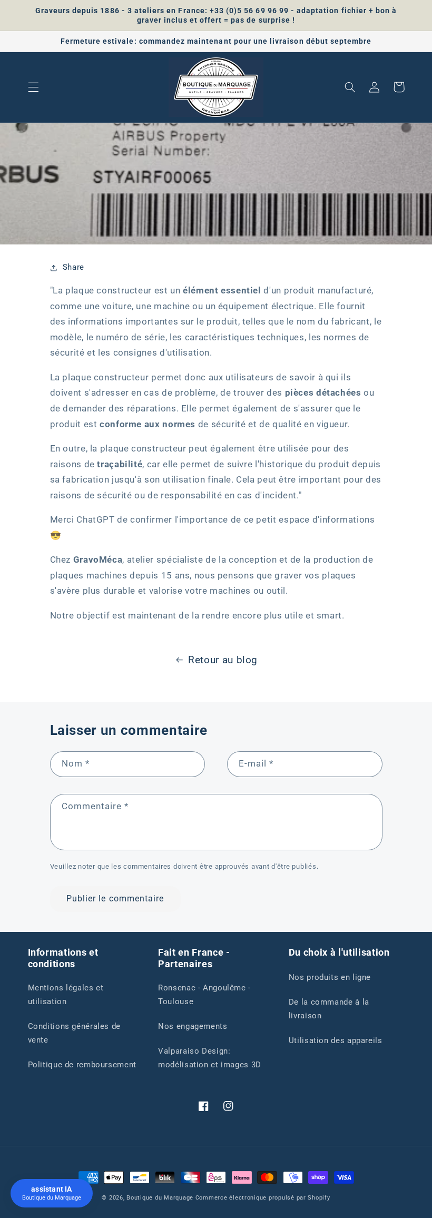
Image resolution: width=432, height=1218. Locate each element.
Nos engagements (192, 1026)
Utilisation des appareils (335, 1040)
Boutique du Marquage (159, 1197)
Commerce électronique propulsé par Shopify (262, 1197)
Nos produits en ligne (330, 977)
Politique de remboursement (82, 1064)
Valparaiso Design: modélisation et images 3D (209, 1057)
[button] (33, 87)
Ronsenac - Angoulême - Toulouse (204, 994)
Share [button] (73, 267)
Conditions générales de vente (74, 1033)
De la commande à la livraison (329, 1008)
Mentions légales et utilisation (66, 994)
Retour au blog (223, 660)
